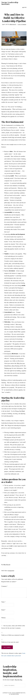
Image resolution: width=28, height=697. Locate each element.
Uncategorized (10, 570)
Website (3, 617)
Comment (4, 586)
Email (3, 610)
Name (3, 602)
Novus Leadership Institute (9, 3)
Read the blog (18, 680)
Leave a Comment (22, 24)
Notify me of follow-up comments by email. (12, 635)
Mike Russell (6, 564)
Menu (25, 7)
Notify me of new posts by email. (10, 642)
